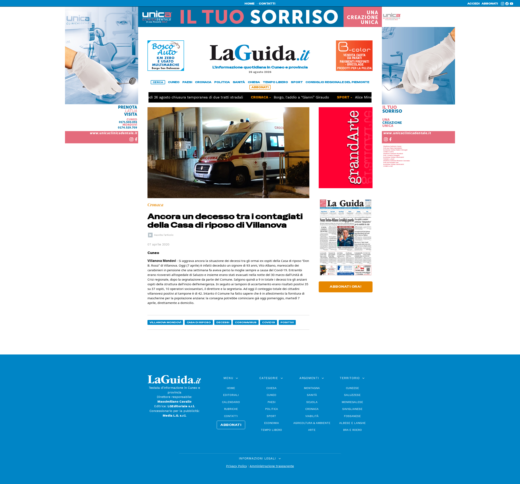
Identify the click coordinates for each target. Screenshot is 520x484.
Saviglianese (352, 409)
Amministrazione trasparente (272, 466)
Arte (311, 429)
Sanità (312, 394)
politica (222, 82)
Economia (271, 423)
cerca (158, 82)
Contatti (231, 416)
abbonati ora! (346, 287)
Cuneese (352, 388)
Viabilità (311, 416)
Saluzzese (352, 394)
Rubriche (231, 409)
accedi (473, 3)
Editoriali (231, 394)
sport (297, 82)
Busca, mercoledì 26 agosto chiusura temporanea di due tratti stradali (163, 97)
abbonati (490, 3)
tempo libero (275, 82)
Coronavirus (246, 322)
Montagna (312, 388)
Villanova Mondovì (165, 322)
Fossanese (352, 416)
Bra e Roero (352, 429)
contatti (267, 3)
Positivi (287, 322)
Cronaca (311, 409)
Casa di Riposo (199, 322)
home (250, 3)
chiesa (254, 82)
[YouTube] (511, 3)
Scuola (311, 402)
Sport (271, 416)
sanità (239, 82)
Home (231, 388)
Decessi (222, 322)
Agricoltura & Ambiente (311, 423)
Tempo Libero (271, 429)
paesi (187, 82)
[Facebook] (507, 3)
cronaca (203, 82)
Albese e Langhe (352, 423)
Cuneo (271, 394)
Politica (271, 409)
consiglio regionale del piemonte (337, 82)
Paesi (271, 402)
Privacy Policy (236, 466)
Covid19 (268, 322)
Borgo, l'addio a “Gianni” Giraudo (281, 97)
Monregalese (352, 402)
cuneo (174, 82)
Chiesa (271, 388)
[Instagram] (502, 3)
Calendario (231, 402)
